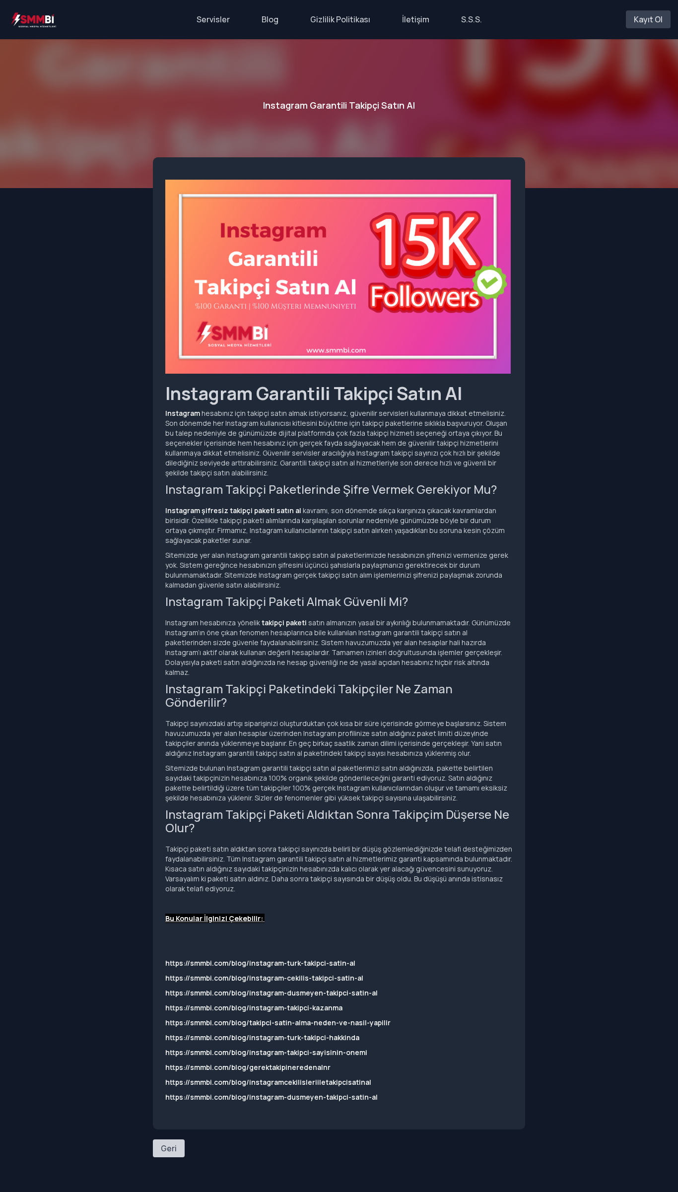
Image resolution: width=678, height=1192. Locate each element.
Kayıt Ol (648, 19)
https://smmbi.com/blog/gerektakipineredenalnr (248, 1067)
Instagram (182, 413)
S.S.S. (471, 19)
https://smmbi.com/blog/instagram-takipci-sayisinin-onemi (266, 1052)
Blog (270, 19)
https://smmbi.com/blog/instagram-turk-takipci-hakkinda (262, 1037)
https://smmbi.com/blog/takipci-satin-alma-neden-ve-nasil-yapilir (278, 1022)
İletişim (415, 19)
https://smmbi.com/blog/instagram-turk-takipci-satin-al (260, 963)
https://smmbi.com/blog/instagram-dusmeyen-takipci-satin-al (271, 992)
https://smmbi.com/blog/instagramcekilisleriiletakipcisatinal (268, 1082)
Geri (169, 1148)
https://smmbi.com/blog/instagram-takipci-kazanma (253, 1007)
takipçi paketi (284, 622)
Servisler (213, 19)
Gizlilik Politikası (340, 19)
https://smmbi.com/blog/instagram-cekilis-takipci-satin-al (264, 978)
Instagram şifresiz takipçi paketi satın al (233, 510)
